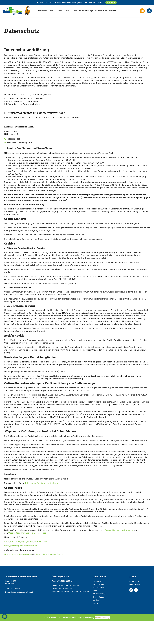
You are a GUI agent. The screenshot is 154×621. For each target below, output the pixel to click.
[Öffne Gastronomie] (70, 11)
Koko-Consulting (102, 617)
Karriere (96, 600)
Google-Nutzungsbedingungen (119, 530)
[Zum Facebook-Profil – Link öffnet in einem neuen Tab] (136, 590)
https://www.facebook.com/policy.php (42, 483)
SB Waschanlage (99, 594)
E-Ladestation (98, 597)
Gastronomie (98, 587)
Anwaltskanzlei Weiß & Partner (50, 554)
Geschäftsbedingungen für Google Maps (27, 533)
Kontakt (96, 603)
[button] (4, 616)
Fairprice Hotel (99, 584)
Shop (95, 591)
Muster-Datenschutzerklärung (18, 554)
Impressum (134, 581)
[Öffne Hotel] (55, 11)
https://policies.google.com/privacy (20, 545)
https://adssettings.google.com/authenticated (25, 541)
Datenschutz (134, 584)
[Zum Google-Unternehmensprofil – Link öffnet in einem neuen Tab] (131, 590)
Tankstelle (97, 581)
